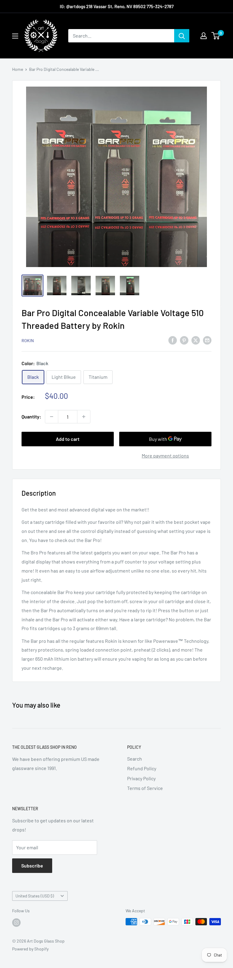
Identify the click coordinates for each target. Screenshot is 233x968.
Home (17, 69)
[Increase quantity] (83, 416)
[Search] (181, 35)
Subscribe (32, 865)
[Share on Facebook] (172, 340)
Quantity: (31, 416)
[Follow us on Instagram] (16, 922)
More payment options (165, 455)
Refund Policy (141, 768)
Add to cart (67, 439)
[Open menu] (15, 36)
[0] (216, 35)
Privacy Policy (141, 778)
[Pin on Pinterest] (184, 340)
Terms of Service (145, 788)
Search (134, 759)
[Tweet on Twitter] (195, 340)
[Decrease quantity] (51, 416)
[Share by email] (207, 340)
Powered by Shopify (30, 948)
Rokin (28, 340)
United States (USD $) (34, 895)
